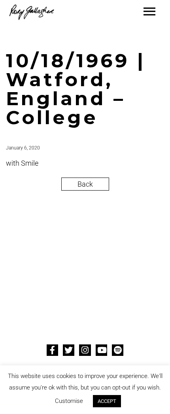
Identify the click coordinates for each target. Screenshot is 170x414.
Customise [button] (69, 401)
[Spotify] (117, 350)
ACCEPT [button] (107, 401)
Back (85, 184)
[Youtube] (101, 350)
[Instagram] (85, 350)
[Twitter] (68, 350)
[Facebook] (52, 350)
